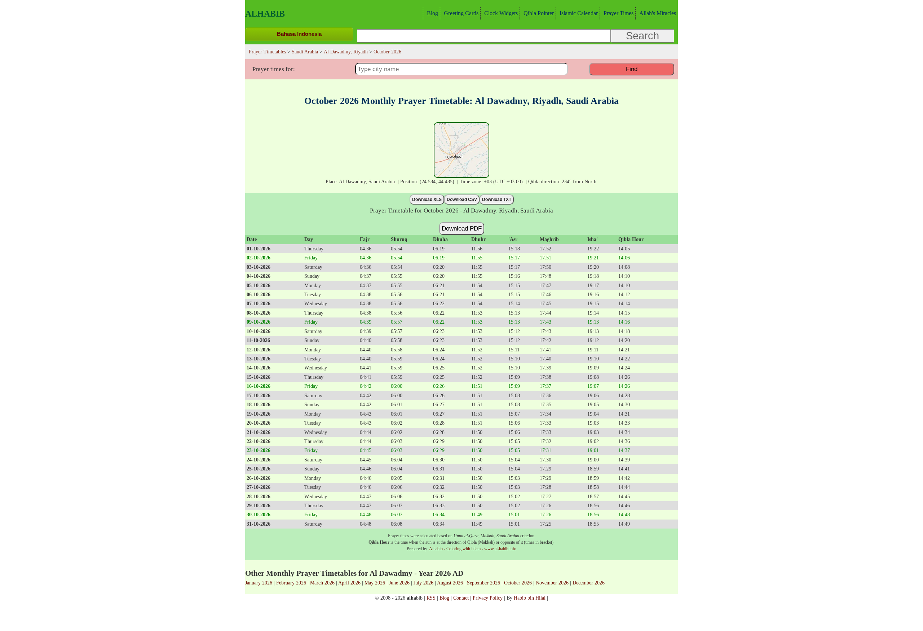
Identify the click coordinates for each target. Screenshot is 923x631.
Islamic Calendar (579, 13)
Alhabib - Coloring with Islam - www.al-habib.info (472, 548)
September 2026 (483, 583)
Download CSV (462, 199)
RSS (431, 598)
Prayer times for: (273, 69)
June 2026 (399, 583)
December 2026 (589, 583)
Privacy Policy (488, 598)
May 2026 (375, 583)
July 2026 (423, 583)
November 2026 (552, 583)
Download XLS (427, 199)
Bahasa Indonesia (299, 34)
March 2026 (322, 583)
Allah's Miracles (657, 13)
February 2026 (291, 583)
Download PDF (462, 228)
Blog (432, 13)
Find (631, 69)
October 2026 (518, 583)
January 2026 (258, 583)
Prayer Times (618, 13)
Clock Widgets (501, 13)
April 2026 (349, 583)
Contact (461, 598)
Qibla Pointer (539, 13)
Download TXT (496, 199)
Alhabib (265, 13)
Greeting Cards (461, 13)
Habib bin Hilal (530, 598)
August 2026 (450, 583)
